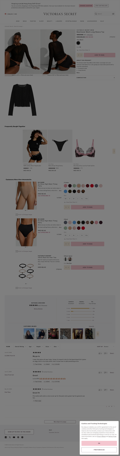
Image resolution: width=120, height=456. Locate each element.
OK (99, 443)
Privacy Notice (101, 436)
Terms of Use (112, 436)
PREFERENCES (99, 450)
